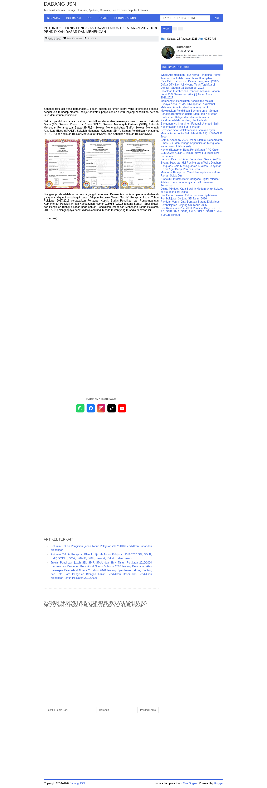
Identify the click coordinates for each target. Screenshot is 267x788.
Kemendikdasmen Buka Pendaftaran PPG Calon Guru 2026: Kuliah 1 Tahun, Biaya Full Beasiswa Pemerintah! (190, 153)
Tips (89, 18)
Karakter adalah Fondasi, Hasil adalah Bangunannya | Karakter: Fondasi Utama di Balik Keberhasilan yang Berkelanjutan (190, 123)
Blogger (218, 783)
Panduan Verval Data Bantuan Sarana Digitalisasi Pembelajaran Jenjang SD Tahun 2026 (190, 203)
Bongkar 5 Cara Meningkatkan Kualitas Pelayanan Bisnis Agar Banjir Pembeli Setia (191, 167)
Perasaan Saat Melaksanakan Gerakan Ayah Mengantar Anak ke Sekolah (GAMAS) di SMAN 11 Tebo (191, 133)
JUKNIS (92, 38)
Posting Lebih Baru (57, 710)
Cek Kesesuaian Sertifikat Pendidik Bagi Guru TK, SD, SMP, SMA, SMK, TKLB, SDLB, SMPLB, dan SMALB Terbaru (191, 211)
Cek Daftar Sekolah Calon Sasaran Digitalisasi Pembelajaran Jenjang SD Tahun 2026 (189, 197)
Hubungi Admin (125, 18)
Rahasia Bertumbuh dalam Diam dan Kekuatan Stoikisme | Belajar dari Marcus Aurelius (189, 115)
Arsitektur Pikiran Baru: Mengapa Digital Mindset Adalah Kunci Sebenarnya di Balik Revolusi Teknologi (190, 182)
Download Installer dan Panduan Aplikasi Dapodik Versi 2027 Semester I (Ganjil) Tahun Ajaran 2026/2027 (190, 94)
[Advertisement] (101, 75)
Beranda (53, 18)
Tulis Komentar (74, 38)
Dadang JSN (60, 4)
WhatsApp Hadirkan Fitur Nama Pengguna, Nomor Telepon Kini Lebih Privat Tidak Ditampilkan (191, 76)
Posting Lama (148, 710)
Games (103, 18)
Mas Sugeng (190, 783)
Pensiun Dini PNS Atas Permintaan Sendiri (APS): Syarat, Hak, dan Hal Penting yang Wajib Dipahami (191, 161)
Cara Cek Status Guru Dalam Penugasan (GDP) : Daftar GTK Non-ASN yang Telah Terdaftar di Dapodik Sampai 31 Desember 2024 (190, 84)
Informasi (73, 18)
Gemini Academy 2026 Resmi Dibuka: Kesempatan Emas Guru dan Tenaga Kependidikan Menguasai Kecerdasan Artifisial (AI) (192, 143)
